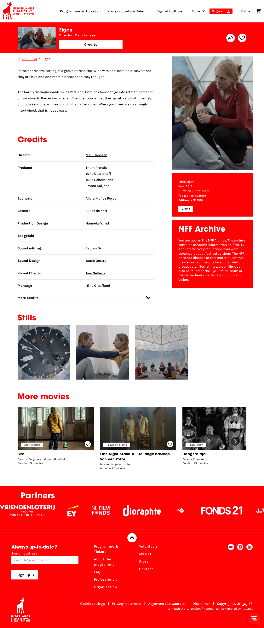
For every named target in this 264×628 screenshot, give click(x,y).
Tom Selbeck (95, 273)
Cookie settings (92, 604)
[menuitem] (196, 11)
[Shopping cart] (258, 11)
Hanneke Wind (97, 223)
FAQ (97, 572)
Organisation (105, 587)
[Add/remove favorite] (242, 38)
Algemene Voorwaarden (166, 604)
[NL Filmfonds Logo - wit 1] (81, 510)
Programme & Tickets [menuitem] (79, 11)
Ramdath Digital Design (184, 608)
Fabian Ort (94, 248)
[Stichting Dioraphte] (122, 510)
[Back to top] (132, 537)
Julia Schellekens (99, 180)
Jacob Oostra (96, 261)
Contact (146, 569)
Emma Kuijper (97, 186)
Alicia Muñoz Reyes (101, 198)
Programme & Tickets (106, 549)
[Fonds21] (202, 510)
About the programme (104, 562)
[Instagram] (240, 568)
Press (144, 561)
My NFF (145, 554)
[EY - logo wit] (53, 510)
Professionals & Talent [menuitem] (127, 11)
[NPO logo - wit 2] (160, 510)
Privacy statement (126, 604)
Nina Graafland (98, 285)
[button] (235, 441)
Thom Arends (96, 168)
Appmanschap (214, 608)
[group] (56, 437)
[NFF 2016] (19, 59)
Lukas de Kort (96, 211)
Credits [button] (90, 44)
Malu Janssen (96, 155)
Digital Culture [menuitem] (169, 11)
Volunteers (148, 546)
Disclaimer (201, 604)
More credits (28, 298)
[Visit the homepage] (18, 11)
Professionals (106, 579)
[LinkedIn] (249, 568)
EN (243, 11)
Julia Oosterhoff (98, 174)
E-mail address (24, 553)
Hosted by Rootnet (240, 608)
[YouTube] (231, 568)
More (196, 11)
